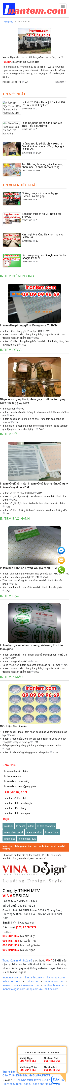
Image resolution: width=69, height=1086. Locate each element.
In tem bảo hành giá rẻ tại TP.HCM (21, 577)
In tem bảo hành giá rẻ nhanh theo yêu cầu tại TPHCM (32, 573)
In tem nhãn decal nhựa (19, 803)
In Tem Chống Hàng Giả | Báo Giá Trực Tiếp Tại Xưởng (42, 124)
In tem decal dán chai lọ (16, 781)
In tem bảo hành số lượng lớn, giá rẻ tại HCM (28, 568)
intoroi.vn (32, 981)
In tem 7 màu (11, 677)
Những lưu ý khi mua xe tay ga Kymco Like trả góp (40, 195)
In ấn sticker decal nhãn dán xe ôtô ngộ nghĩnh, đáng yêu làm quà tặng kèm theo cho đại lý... (35, 427)
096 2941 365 (11, 945)
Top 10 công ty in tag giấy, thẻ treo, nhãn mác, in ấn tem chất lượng (42, 166)
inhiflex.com (51, 989)
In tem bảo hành (15, 518)
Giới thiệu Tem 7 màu (13, 726)
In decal (20, 826)
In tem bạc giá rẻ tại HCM (16, 661)
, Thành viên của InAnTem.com (21, 61)
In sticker (8, 826)
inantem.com (10, 985)
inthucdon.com (11, 981)
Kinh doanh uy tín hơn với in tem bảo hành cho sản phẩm (33, 587)
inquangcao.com (12, 977)
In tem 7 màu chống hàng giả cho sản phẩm (26, 752)
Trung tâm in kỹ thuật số (17, 960)
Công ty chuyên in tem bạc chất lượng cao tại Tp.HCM (32, 664)
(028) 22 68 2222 (26, 927)
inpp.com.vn (34, 989)
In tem (31, 826)
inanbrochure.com (53, 985)
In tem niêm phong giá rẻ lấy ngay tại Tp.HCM (28, 325)
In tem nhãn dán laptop (18, 813)
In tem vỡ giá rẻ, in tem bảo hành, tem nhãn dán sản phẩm (34, 503)
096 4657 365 (11, 941)
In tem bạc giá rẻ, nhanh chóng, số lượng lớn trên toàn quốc (31, 647)
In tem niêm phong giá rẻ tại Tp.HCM (23, 331)
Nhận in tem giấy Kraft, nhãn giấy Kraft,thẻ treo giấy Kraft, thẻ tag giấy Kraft (32, 401)
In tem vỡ (8, 434)
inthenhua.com (56, 977)
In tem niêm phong (17, 276)
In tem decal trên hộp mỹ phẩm (20, 786)
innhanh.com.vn (34, 977)
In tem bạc (9, 596)
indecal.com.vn (54, 981)
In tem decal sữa (27, 838)
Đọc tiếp (60, 82)
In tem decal (11, 350)
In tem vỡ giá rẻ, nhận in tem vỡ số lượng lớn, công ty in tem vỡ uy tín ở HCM (34, 485)
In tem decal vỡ (34, 832)
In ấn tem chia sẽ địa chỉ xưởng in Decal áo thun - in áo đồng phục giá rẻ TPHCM (43, 146)
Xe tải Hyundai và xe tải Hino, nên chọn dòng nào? (33, 57)
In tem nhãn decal (13, 832)
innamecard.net (30, 985)
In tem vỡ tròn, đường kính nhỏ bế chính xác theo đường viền (35, 510)
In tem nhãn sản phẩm (15, 771)
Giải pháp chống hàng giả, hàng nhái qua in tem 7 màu (32, 745)
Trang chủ (8, 21)
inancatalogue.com (14, 989)
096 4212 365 (11, 950)
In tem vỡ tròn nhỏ (16, 798)
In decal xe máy (12, 776)
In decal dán (9, 408)
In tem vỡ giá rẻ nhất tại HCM (18, 493)
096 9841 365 (11, 936)
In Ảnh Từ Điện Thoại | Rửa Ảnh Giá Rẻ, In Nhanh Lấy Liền (43, 104)
